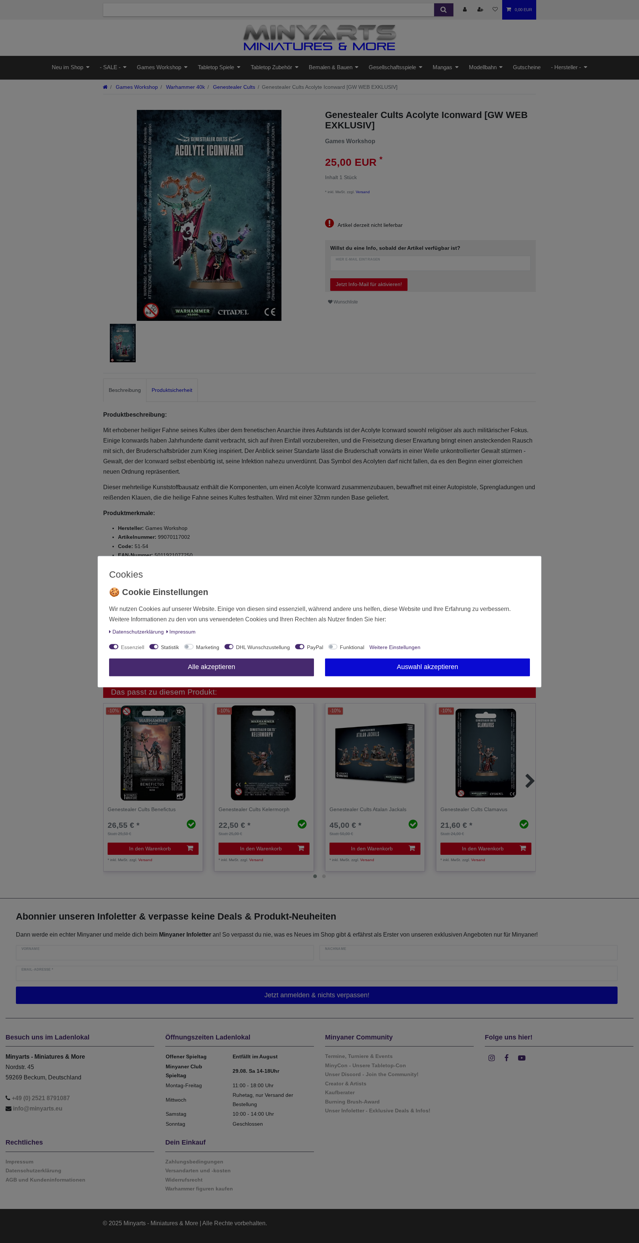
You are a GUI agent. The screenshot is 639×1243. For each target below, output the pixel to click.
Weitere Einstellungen (394, 647)
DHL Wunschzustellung (263, 647)
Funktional (352, 647)
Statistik (170, 647)
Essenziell (132, 647)
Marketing (207, 647)
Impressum (182, 632)
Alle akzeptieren (211, 667)
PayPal (315, 647)
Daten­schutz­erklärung (138, 632)
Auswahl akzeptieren (427, 667)
